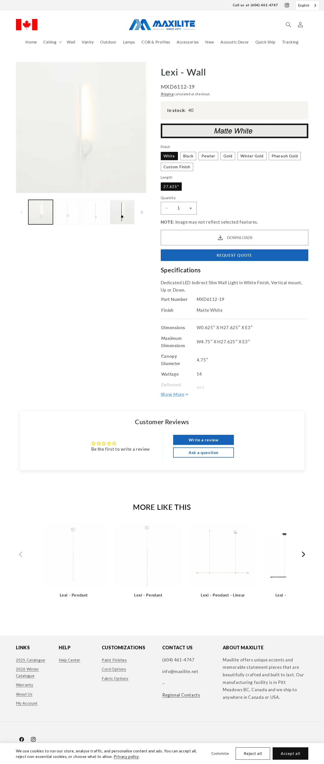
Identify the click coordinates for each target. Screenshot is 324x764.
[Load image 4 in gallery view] (122, 212)
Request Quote (234, 255)
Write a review (204, 439)
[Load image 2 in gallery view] (67, 212)
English (303, 5)
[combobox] (307, 5)
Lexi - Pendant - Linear (223, 594)
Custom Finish (177, 166)
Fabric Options (115, 678)
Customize (220, 753)
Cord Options (114, 669)
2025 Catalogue (30, 660)
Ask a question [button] (203, 452)
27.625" (171, 186)
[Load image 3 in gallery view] (95, 212)
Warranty (24, 684)
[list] (162, 563)
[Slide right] (141, 212)
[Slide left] (21, 212)
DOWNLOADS (239, 237)
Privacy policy (126, 756)
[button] (52, 42)
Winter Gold (252, 156)
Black (188, 156)
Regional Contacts (181, 695)
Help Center (69, 660)
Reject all (253, 753)
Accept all (290, 753)
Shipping (167, 94)
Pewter (208, 156)
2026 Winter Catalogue (27, 672)
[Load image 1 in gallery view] (40, 212)
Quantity (168, 198)
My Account (27, 703)
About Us (24, 694)
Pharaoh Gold (285, 156)
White (169, 156)
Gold (228, 156)
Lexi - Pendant (74, 594)
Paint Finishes (114, 660)
